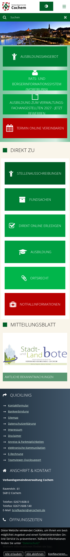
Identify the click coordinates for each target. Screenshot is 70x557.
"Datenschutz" (31, 543)
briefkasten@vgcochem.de (28, 510)
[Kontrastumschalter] (46, 6)
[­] (63, 7)
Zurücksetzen (65, 17)
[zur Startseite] (14, 6)
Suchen (4, 17)
